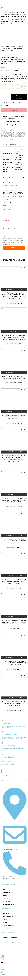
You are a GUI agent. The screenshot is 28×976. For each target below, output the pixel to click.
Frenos (5, 895)
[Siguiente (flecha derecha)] (25, 488)
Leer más (14, 331)
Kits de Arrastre (7, 892)
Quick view (24, 267)
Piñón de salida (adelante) (19, 151)
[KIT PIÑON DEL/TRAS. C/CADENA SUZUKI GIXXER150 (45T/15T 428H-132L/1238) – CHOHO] (14, 400)
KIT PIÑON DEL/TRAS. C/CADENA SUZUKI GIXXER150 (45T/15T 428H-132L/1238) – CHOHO (14, 417)
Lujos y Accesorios (8, 904)
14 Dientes (18, 162)
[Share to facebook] (8, 139)
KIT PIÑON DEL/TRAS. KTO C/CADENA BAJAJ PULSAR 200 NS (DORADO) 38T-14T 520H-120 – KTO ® (14, 500)
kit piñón (18, 135)
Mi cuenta (6, 913)
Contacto (5, 929)
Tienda (5, 922)
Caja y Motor (6, 898)
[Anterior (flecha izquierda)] (2, 488)
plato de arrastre (14, 136)
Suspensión (6, 901)
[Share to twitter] (10, 139)
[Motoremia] (1, 4)
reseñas (7, 66)
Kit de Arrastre (11, 12)
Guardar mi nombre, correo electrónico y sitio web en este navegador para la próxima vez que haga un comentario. (13, 241)
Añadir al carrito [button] (15, 289)
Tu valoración (7, 209)
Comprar (14, 110)
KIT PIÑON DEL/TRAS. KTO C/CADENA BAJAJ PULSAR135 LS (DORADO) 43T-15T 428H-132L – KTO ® (14, 581)
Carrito (5, 919)
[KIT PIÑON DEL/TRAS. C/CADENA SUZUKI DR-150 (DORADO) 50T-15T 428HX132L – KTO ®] (14, 686)
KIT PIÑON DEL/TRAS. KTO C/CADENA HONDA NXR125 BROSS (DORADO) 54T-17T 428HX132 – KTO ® (14, 662)
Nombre (6, 220)
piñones (7, 136)
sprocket (21, 136)
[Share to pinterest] (12, 139)
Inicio (2, 12)
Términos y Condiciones (10, 937)
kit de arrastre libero (18, 133)
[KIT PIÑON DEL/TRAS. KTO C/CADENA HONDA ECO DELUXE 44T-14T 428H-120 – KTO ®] (14, 524)
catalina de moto (8, 133)
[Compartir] (19, 974)
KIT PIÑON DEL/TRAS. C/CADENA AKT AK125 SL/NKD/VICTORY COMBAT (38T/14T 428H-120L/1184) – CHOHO (14, 337)
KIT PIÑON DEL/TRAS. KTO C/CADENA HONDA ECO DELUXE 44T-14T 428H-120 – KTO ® (14, 540)
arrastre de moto (10, 132)
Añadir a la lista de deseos (12, 102)
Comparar (6, 105)
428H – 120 (18, 164)
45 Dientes (18, 159)
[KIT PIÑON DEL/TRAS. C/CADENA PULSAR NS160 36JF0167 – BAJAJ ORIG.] (14, 361)
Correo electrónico (9, 228)
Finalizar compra (8, 916)
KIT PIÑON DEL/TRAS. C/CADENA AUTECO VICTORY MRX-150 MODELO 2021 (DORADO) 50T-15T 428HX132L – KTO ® (14, 622)
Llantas (5, 889)
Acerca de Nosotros (9, 925)
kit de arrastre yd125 (9, 135)
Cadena (17, 150)
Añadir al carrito (18, 97)
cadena (17, 132)
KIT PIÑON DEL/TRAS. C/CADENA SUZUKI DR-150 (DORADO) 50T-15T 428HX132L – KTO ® (14, 703)
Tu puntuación (5, 203)
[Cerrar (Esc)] (23, 974)
